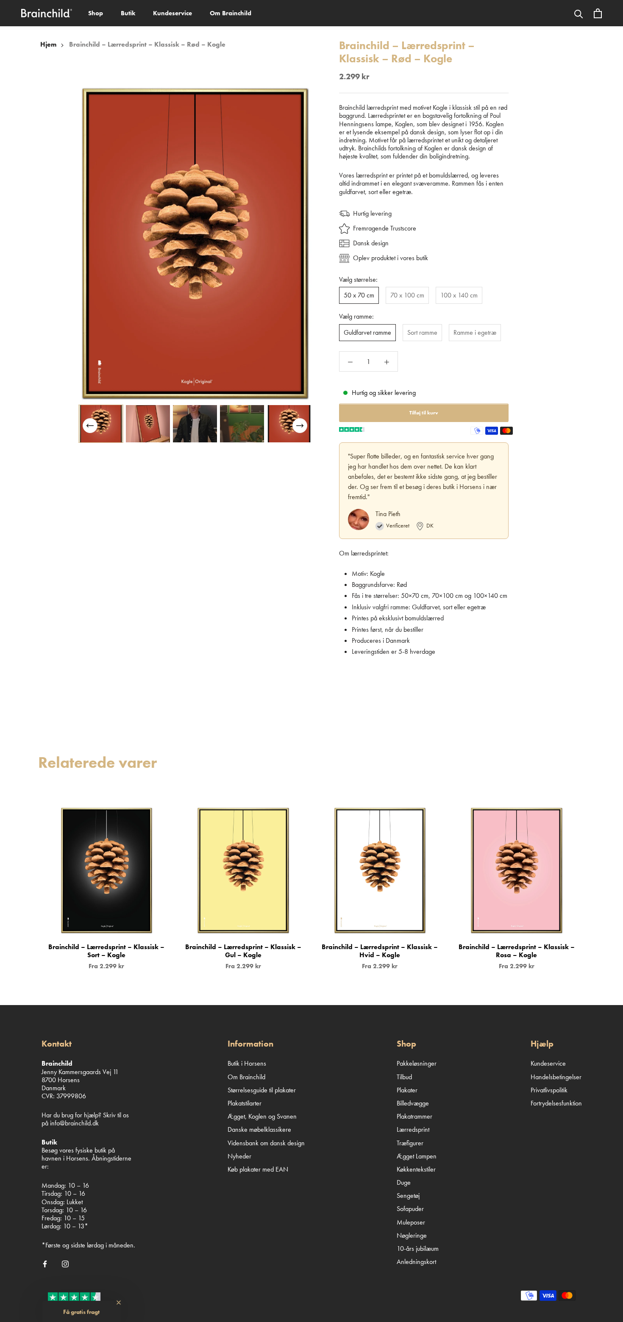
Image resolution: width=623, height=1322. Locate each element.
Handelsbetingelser (556, 1077)
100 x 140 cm (459, 295)
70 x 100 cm (407, 295)
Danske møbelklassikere (259, 1129)
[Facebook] (45, 1263)
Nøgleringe (412, 1235)
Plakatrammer (414, 1116)
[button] (299, 425)
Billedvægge (413, 1103)
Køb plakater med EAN (258, 1169)
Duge (404, 1182)
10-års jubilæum (418, 1248)
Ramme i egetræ (474, 332)
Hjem (48, 44)
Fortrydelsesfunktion (556, 1103)
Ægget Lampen (417, 1156)
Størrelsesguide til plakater (262, 1090)
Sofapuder (410, 1209)
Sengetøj (408, 1195)
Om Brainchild (230, 13)
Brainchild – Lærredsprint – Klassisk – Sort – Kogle (106, 951)
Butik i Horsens (247, 1063)
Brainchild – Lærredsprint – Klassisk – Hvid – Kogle (380, 951)
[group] (100, 424)
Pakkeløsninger (417, 1063)
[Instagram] (65, 1263)
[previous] (26, 879)
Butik (128, 13)
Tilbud (404, 1077)
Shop (95, 13)
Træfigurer (410, 1143)
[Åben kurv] (598, 13)
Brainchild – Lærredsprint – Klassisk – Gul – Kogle (243, 951)
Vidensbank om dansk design (266, 1143)
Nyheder (239, 1156)
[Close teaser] (118, 1302)
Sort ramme (422, 332)
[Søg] (578, 13)
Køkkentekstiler (416, 1169)
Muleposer (411, 1222)
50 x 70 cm (359, 295)
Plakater (407, 1090)
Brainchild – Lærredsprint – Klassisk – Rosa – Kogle (517, 951)
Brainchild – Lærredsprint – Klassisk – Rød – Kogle (147, 44)
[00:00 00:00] (195, 243)
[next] (596, 879)
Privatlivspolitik (549, 1090)
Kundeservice (172, 13)
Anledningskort (416, 1262)
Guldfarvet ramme (367, 332)
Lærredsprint (413, 1129)
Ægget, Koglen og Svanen (262, 1116)
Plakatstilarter (244, 1103)
